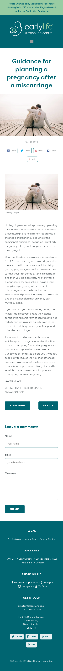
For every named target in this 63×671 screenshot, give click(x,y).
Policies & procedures (18, 539)
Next (46, 405)
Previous (19, 405)
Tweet (19, 636)
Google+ (48, 582)
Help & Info (26, 562)
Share (34, 636)
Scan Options (25, 559)
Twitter (34, 582)
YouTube (42, 586)
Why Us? (11, 559)
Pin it (47, 636)
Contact (52, 539)
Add (33, 644)
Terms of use (38, 539)
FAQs (54, 559)
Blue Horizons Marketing (40, 661)
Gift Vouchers (42, 559)
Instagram (26, 586)
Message (10, 473)
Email (8, 454)
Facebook (19, 582)
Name (8, 436)
